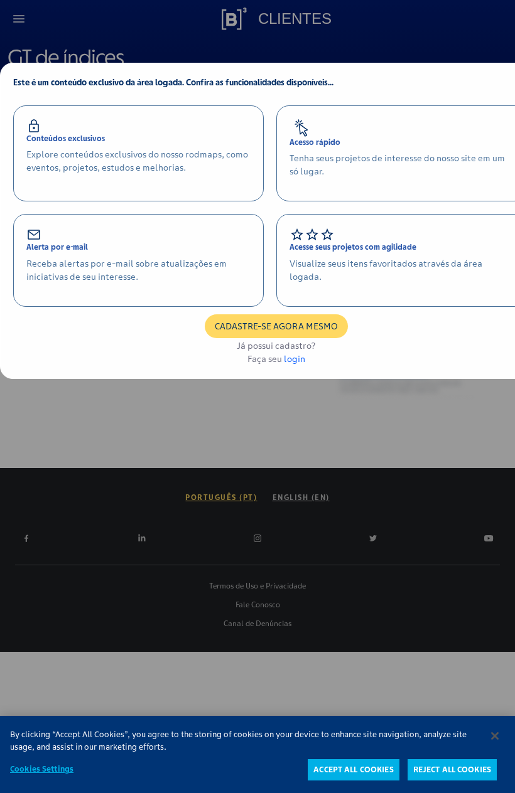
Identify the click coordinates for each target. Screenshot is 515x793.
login (294, 359)
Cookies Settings (41, 769)
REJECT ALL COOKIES (452, 769)
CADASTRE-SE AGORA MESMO (276, 326)
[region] (257, 754)
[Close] (495, 736)
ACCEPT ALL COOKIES (353, 769)
